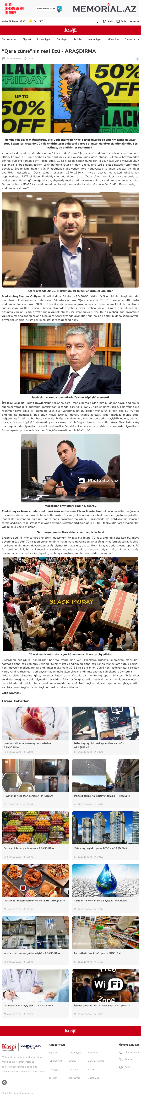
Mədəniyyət (95, 39)
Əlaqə (128, 1059)
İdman (72, 1061)
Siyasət (27, 39)
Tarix (123, 21)
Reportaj (92, 1052)
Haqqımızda (131, 1052)
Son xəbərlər (9, 39)
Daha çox (130, 39)
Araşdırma (74, 1078)
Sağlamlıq (94, 1078)
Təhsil (91, 1069)
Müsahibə (113, 39)
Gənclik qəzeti (96, 1061)
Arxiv (110, 21)
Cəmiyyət (62, 39)
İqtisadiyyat (44, 39)
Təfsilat (78, 39)
